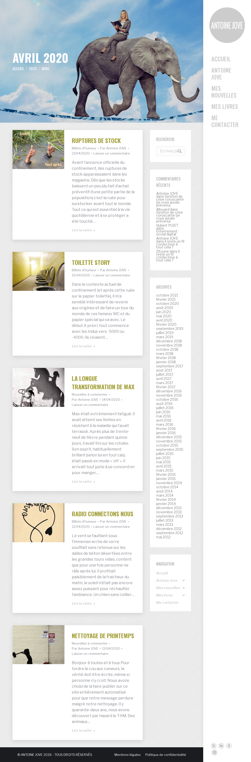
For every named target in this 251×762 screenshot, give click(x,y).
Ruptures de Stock (96, 140)
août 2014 (164, 491)
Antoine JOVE (167, 193)
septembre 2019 (169, 328)
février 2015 (166, 474)
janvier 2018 (166, 362)
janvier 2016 (166, 432)
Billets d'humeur (84, 148)
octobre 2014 (167, 487)
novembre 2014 (169, 482)
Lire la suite (82, 230)
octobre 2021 (167, 295)
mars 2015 (164, 470)
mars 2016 (164, 424)
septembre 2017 (169, 366)
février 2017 (166, 387)
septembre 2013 (169, 516)
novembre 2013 (169, 512)
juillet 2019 (165, 332)
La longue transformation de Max (103, 382)
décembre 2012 (169, 528)
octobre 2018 (167, 349)
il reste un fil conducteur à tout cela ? (170, 244)
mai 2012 (163, 537)
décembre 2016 (169, 391)
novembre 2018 (169, 345)
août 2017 (164, 370)
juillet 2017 (164, 374)
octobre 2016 (167, 399)
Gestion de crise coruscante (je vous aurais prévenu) (170, 200)
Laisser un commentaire (111, 153)
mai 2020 (164, 316)
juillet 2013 (164, 520)
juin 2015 (163, 457)
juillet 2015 (165, 453)
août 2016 (164, 403)
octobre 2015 (167, 445)
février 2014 (166, 499)
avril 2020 (164, 320)
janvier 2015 (166, 478)
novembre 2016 (169, 395)
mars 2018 (164, 353)
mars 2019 (164, 337)
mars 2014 (164, 495)
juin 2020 (163, 311)
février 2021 (166, 299)
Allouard (162, 209)
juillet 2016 (165, 407)
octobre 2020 (167, 303)
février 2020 (166, 324)
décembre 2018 (169, 341)
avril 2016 (164, 420)
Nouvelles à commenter (90, 394)
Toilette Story (91, 262)
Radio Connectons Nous (102, 513)
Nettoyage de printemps (103, 635)
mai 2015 (163, 462)
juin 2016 (163, 412)
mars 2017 (164, 382)
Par (113, 148)
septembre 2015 (169, 449)
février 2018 (166, 357)
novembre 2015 (169, 441)
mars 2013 (164, 524)
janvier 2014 (166, 503)
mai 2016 (163, 416)
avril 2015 (164, 466)
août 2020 (164, 307)
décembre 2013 (169, 507)
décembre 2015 (169, 437)
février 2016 (166, 428)
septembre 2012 (169, 532)
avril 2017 (163, 378)
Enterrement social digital (166, 232)
